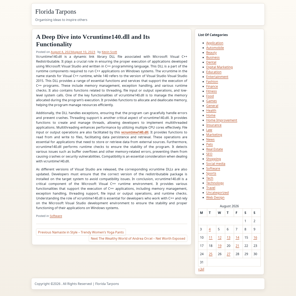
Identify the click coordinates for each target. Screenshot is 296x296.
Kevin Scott (109, 52)
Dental (211, 62)
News (210, 139)
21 (237, 245)
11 (210, 237)
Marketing (214, 134)
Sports (211, 173)
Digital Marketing (219, 67)
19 (219, 245)
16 (255, 237)
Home (210, 115)
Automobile (215, 47)
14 (237, 237)
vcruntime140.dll (134, 132)
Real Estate (214, 149)
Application (214, 43)
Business (213, 57)
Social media (215, 163)
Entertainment (217, 76)
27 (228, 254)
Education (213, 72)
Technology (215, 183)
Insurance (213, 125)
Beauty (211, 52)
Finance (212, 86)
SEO (209, 154)
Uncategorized (217, 192)
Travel (210, 188)
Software (56, 216)
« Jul (201, 269)
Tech (209, 178)
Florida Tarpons (55, 11)
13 (228, 237)
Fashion (212, 81)
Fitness (211, 91)
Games (211, 101)
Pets (209, 144)
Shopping (213, 159)
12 (219, 237)
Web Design (215, 197)
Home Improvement (221, 120)
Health (211, 110)
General (212, 105)
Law (209, 130)
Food (210, 96)
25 (210, 254)
